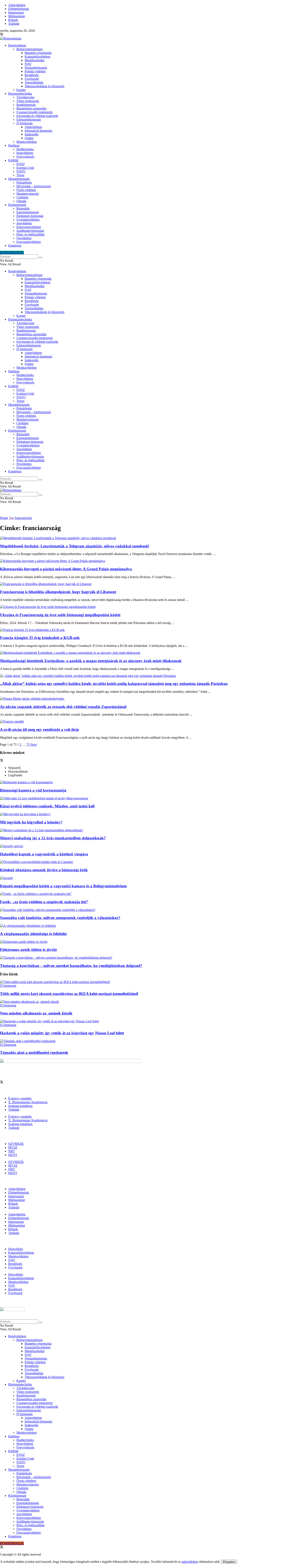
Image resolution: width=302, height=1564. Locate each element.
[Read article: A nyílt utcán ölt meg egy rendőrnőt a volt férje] (151, 721)
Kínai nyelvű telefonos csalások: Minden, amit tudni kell (47, 806)
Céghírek (22, 197)
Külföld (13, 160)
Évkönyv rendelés (20, 1098)
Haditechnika (25, 149)
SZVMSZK (16, 1143)
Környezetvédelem (28, 227)
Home (4, 518)
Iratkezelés (31, 134)
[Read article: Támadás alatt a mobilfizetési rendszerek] (151, 1041)
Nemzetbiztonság (36, 67)
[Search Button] (40, 257)
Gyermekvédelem (27, 219)
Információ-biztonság (38, 130)
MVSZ (12, 1147)
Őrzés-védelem (26, 190)
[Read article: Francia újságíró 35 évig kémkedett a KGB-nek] (151, 630)
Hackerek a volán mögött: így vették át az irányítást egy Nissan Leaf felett (62, 1033)
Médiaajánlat (16, 16)
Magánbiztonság (19, 179)
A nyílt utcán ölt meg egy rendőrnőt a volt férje (39, 729)
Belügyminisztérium (29, 49)
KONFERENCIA (12, 252)
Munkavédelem (26, 141)
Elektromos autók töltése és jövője (28, 949)
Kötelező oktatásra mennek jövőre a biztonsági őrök (44, 870)
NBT (11, 1151)
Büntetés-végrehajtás (38, 53)
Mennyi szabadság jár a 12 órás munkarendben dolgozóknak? (53, 838)
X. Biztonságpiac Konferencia (27, 1102)
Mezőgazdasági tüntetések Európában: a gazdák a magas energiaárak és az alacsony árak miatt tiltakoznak (91, 661)
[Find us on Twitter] (1, 34)
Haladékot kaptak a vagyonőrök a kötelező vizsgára (44, 854)
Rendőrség (32, 75)
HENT (12, 1155)
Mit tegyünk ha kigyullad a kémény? (31, 822)
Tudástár (13, 23)
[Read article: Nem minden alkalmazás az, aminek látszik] (151, 1002)
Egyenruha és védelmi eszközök (37, 116)
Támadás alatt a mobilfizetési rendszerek (34, 1052)
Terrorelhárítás (34, 82)
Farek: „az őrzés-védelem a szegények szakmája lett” (44, 902)
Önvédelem (23, 238)
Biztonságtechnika (20, 93)
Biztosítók (23, 208)
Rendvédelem (17, 45)
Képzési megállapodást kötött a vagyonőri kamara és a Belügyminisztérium (63, 886)
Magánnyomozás (27, 193)
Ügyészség (32, 78)
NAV (28, 64)
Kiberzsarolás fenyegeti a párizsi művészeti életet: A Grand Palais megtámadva (66, 569)
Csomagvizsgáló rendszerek (34, 112)
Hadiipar (14, 145)
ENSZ (20, 164)
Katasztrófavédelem (37, 56)
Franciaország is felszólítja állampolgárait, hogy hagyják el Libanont (58, 592)
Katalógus (14, 245)
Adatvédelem (16, 5)
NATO (20, 171)
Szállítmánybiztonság (30, 230)
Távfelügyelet (25, 97)
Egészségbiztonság (28, 119)
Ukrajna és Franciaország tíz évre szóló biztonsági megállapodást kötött (60, 615)
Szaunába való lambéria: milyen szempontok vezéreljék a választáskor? (60, 918)
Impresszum (16, 12)
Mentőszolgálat (34, 60)
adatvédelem (190, 1561)
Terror (20, 175)
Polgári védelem (35, 71)
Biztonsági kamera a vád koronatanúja (33, 790)
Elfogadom (229, 1561)
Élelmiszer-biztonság (29, 216)
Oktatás (21, 201)
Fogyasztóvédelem (28, 242)
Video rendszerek (27, 101)
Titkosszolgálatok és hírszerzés (44, 86)
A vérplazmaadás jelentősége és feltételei (33, 934)
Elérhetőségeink (18, 8)
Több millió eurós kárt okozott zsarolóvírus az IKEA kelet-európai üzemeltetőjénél (69, 993)
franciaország (23, 518)
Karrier (21, 90)
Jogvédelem (24, 223)
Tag (11, 518)
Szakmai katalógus (20, 1106)
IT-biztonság (24, 123)
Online (29, 138)
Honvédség (15, 1249)
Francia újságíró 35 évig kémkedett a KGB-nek (40, 638)
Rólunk (13, 20)
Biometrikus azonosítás (31, 108)
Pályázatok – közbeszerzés (33, 186)
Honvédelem (24, 153)
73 (28, 744)
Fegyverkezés (25, 156)
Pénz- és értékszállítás (30, 234)
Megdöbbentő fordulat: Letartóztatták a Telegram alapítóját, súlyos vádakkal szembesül (74, 546)
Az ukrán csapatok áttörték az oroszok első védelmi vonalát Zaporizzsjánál (63, 706)
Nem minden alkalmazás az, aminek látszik (36, 1013)
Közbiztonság (17, 204)
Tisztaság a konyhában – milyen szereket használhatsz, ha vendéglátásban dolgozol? (71, 965)
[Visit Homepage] (11, 38)
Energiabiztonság (27, 212)
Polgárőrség (24, 182)
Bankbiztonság (26, 104)
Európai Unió (25, 167)
